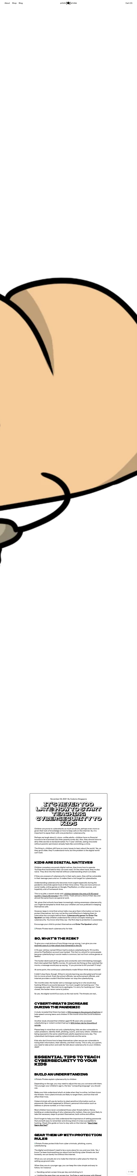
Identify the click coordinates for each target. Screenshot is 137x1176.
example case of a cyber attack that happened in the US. (58, 945)
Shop (14, 3)
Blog (21, 3)
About (7, 3)
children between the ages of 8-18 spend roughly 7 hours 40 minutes (66, 895)
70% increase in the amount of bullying (83, 1012)
